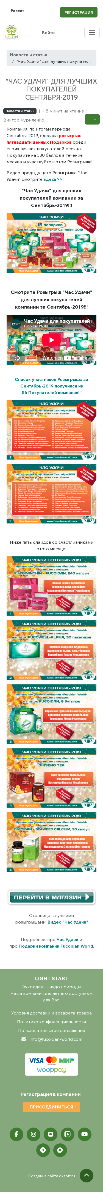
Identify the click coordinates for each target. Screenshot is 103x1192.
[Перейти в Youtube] (84, 1134)
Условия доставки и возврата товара (51, 1013)
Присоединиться (51, 1107)
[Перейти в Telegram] (43, 1150)
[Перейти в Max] (60, 1150)
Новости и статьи (28, 54)
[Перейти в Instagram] (33, 1134)
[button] (92, 119)
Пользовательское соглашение (51, 1030)
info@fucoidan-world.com (56, 1039)
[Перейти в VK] (50, 1134)
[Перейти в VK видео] (67, 1134)
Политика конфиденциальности (51, 1021)
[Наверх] (86, 1175)
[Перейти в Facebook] (16, 1134)
